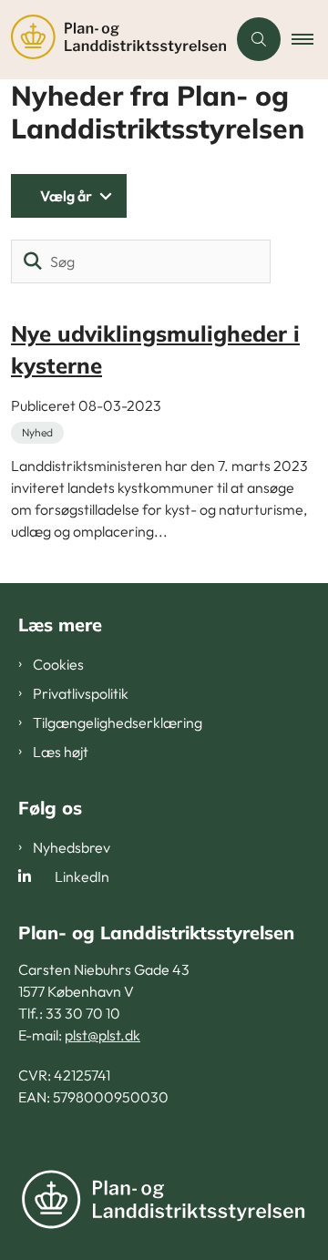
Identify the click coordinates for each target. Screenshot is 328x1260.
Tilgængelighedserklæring (117, 722)
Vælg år (66, 196)
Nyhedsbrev (71, 847)
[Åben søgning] (259, 39)
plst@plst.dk (102, 1035)
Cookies (58, 664)
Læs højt (60, 752)
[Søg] (33, 261)
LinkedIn (82, 876)
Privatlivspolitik (80, 693)
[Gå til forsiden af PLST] (113, 40)
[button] (310, 39)
